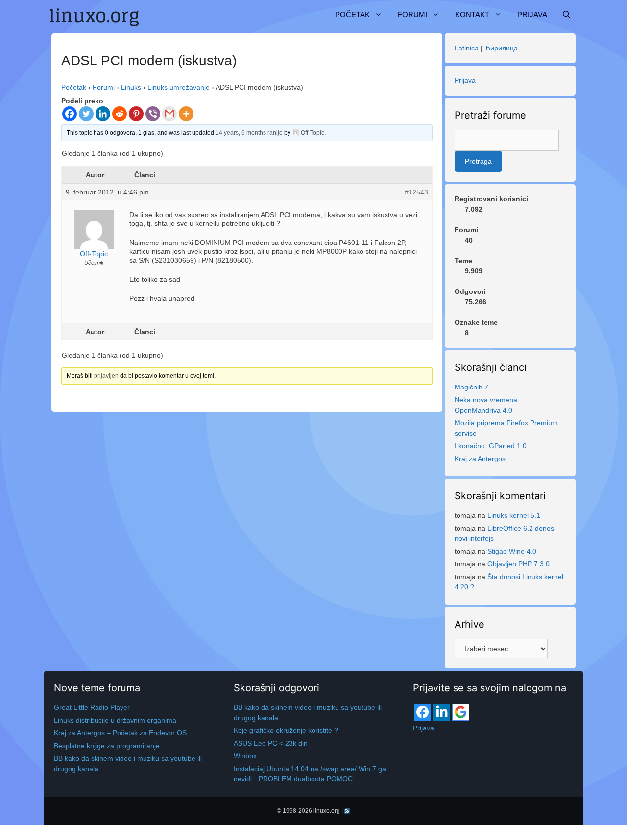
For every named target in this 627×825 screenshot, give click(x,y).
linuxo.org (327, 810)
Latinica (467, 48)
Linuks (131, 87)
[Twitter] (86, 113)
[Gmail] (169, 113)
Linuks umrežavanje (178, 87)
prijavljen (106, 375)
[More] (186, 113)
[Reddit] (119, 113)
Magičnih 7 (471, 387)
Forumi (412, 14)
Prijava (532, 14)
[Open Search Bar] (566, 14)
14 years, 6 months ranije (249, 132)
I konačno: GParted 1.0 (491, 446)
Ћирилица (501, 48)
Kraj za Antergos (480, 458)
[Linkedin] (103, 113)
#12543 (416, 192)
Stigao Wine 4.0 (511, 551)
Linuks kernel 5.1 (513, 515)
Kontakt (472, 14)
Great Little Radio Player (92, 707)
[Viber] (152, 113)
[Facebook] (69, 113)
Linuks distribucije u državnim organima (115, 720)
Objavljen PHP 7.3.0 (518, 564)
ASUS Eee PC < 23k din (271, 743)
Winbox (245, 756)
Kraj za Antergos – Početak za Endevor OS (120, 733)
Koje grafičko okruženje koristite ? (286, 730)
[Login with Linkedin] (441, 712)
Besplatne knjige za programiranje (107, 746)
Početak (352, 14)
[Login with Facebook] (422, 712)
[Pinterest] (136, 113)
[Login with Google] (460, 712)
